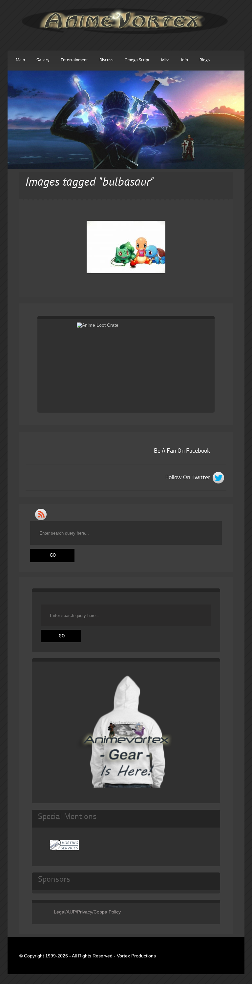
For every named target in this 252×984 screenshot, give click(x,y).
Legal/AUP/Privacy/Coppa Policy (87, 911)
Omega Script (137, 60)
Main (20, 60)
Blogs (205, 60)
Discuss (106, 60)
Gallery (42, 60)
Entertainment (74, 60)
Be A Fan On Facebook (182, 451)
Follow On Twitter (187, 478)
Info (184, 60)
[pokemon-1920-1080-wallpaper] (126, 247)
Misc (165, 60)
